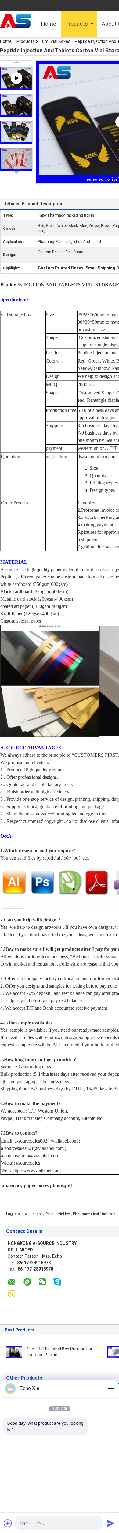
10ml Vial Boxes (55, 41)
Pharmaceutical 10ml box (94, 1214)
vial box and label (29, 1214)
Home (48, 24)
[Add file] (8, 1523)
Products (76, 24)
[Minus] (110, 1388)
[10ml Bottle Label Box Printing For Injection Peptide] (14, 1351)
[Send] (110, 1523)
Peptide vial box (58, 1214)
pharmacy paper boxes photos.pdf (37, 1185)
